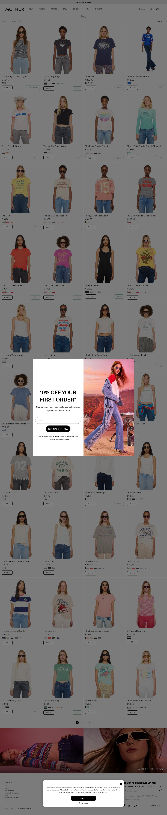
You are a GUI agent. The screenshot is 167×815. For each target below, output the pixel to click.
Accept (83, 798)
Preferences (83, 803)
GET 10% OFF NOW (58, 428)
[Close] (121, 784)
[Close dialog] (130, 364)
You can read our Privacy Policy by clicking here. (92, 792)
